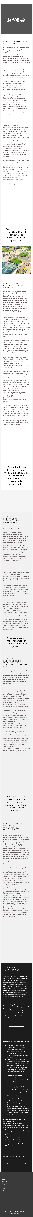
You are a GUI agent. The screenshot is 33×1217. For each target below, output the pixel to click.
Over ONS (4, 1181)
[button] (16, 1025)
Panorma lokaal (6, 1188)
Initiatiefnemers (6, 1186)
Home (3, 1179)
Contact (4, 1190)
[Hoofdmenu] (29, 2)
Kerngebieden (6, 1184)
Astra (20, 1213)
